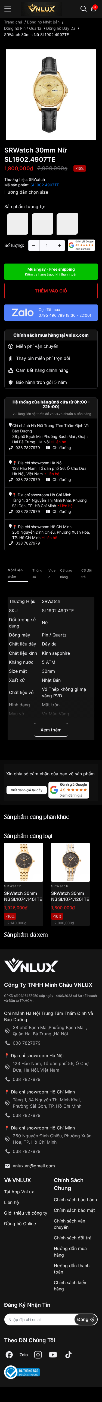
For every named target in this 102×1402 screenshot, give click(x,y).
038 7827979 (28, 447)
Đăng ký (85, 1319)
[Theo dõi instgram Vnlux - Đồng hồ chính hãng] (38, 1355)
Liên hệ (11, 1202)
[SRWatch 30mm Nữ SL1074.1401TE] (23, 862)
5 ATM (48, 662)
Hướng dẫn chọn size (26, 192)
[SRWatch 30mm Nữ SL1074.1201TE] (70, 862)
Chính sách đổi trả (72, 1237)
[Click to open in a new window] (51, 94)
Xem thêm (51, 730)
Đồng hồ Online (20, 1223)
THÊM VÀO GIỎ (51, 291)
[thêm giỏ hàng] (23, 850)
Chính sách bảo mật (74, 1210)
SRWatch (37, 179)
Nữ (45, 622)
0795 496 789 (52, 315)
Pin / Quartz (54, 635)
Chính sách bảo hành (75, 1199)
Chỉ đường (61, 447)
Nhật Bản (51, 680)
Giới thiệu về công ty (25, 1213)
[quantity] (33, 245)
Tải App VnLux (19, 1191)
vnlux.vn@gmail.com (34, 1165)
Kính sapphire (56, 653)
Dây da (49, 644)
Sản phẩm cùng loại (28, 836)
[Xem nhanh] (36, 850)
